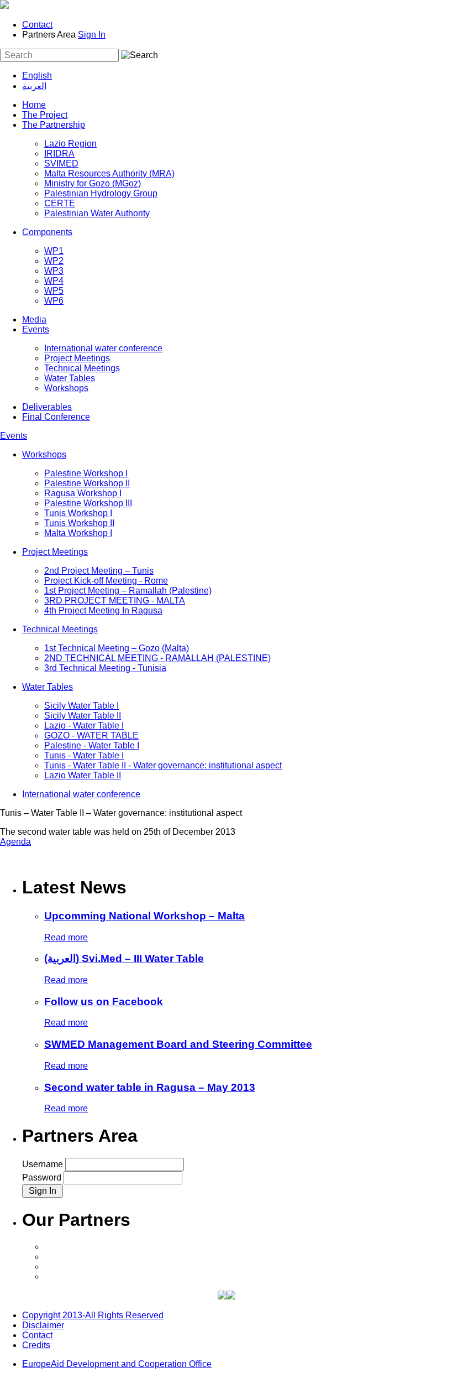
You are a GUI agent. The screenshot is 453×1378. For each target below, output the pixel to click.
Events (35, 329)
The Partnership (53, 124)
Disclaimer (43, 1325)
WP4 (54, 280)
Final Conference (56, 417)
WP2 (54, 261)
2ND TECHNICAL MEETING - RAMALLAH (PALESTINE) (157, 658)
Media (34, 319)
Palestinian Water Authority (97, 213)
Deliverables (47, 407)
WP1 (54, 251)
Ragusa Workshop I (83, 493)
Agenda (15, 841)
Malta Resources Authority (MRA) (109, 173)
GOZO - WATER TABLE (91, 735)
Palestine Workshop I (86, 473)
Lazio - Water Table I (84, 725)
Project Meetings (77, 358)
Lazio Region (70, 143)
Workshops (66, 388)
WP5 (54, 290)
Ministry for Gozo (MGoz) (92, 183)
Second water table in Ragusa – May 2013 (149, 1087)
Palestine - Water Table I (91, 745)
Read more (66, 937)
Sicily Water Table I (81, 705)
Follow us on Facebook (103, 1001)
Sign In (92, 34)
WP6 (54, 300)
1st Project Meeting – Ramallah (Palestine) (128, 590)
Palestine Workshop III (88, 503)
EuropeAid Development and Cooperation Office (117, 1364)
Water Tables (69, 378)
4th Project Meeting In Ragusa (103, 610)
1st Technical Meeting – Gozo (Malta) (116, 648)
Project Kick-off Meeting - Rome (106, 580)
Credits (36, 1345)
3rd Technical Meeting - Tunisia (105, 668)
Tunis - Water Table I (84, 755)
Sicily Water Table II (82, 715)
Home (34, 105)
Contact (37, 24)
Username (43, 1164)
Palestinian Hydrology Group (100, 193)
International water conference (103, 348)
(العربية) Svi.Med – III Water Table (124, 958)
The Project (44, 114)
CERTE (59, 203)
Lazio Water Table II (82, 775)
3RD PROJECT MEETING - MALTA (114, 600)
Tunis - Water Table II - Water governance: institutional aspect (163, 765)
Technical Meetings (82, 368)
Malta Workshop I (78, 533)
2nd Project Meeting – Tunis (99, 570)
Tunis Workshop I (78, 513)
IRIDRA (59, 153)
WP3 (54, 270)
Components (47, 232)
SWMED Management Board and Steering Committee (178, 1044)
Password (43, 1177)
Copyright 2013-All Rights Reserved (93, 1315)
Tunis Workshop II (79, 523)
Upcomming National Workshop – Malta (144, 916)
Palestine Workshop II (87, 483)
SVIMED (61, 163)
